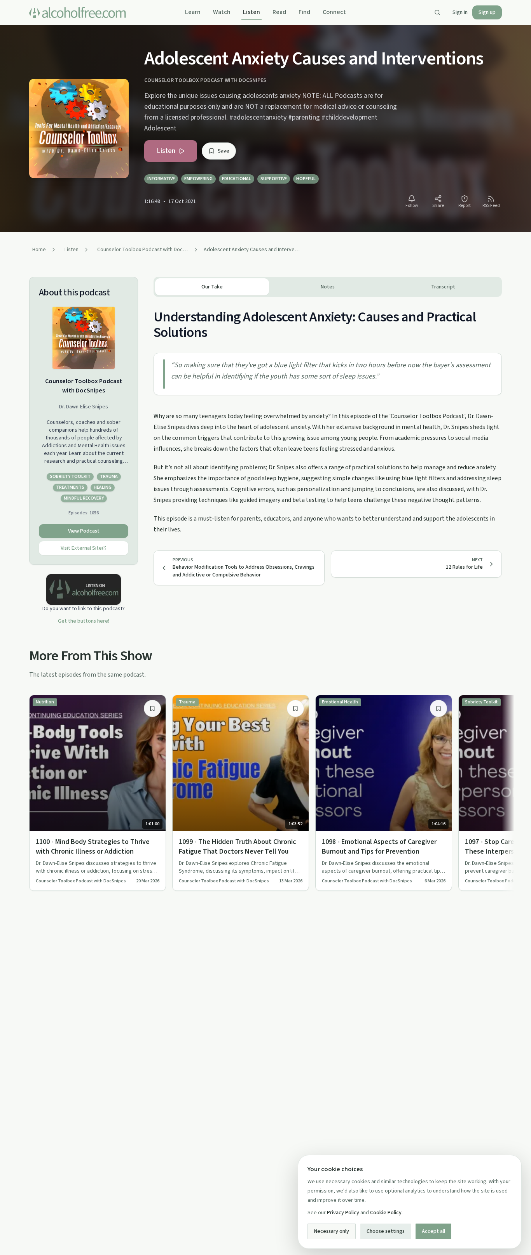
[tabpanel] (328, 416)
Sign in (460, 12)
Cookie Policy (386, 1213)
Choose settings (386, 1231)
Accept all (433, 1231)
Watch (222, 12)
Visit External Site (81, 548)
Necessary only (331, 1231)
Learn (193, 12)
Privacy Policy (343, 1213)
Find (304, 12)
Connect (334, 12)
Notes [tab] (328, 287)
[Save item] (152, 708)
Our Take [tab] (212, 287)
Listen (251, 12)
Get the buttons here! (83, 621)
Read (279, 12)
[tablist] (328, 287)
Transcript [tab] (443, 287)
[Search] (437, 12)
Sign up (487, 12)
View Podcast (84, 531)
